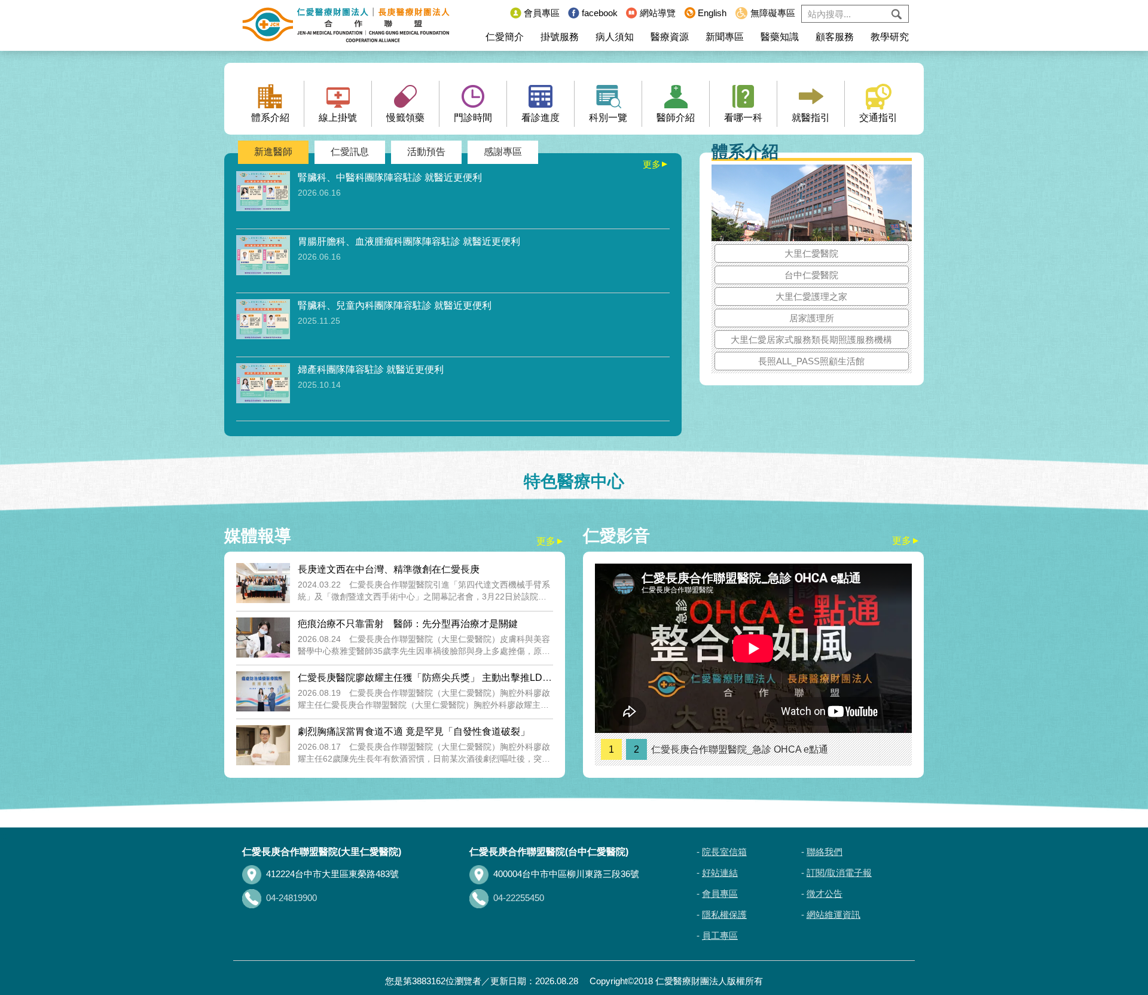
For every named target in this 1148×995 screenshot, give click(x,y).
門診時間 (473, 117)
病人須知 (615, 37)
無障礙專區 (772, 13)
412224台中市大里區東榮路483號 (332, 874)
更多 (656, 164)
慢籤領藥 (405, 117)
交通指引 (878, 117)
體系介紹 (270, 117)
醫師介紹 (676, 117)
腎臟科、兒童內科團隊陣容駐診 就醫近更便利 (394, 305)
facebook (600, 13)
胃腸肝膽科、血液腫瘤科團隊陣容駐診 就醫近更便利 (409, 241)
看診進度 (540, 117)
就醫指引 (811, 117)
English (712, 13)
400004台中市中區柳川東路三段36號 (566, 874)
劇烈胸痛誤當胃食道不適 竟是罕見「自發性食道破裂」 (414, 731)
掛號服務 (560, 37)
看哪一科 (743, 117)
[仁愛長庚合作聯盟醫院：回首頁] (346, 25)
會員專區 (542, 13)
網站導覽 (658, 13)
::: (498, 13)
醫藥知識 (780, 37)
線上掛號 (338, 117)
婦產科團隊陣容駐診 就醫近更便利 (371, 369)
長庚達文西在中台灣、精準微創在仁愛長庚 (389, 569)
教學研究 (890, 37)
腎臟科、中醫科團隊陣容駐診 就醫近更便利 (390, 177)
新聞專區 (725, 37)
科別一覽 (608, 117)
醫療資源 (670, 37)
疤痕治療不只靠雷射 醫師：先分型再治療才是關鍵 (408, 624)
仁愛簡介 (505, 37)
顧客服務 (835, 37)
